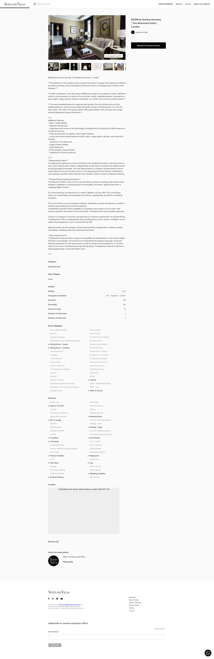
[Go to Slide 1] (53, 67)
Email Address (54, 632)
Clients (131, 608)
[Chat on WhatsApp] (208, 653)
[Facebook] (49, 598)
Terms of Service (135, 602)
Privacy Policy (134, 605)
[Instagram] (53, 598)
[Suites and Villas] (53, 560)
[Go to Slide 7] (119, 67)
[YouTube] (61, 598)
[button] (87, 37)
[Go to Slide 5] (97, 67)
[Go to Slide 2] (64, 67)
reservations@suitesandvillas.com (69, 604)
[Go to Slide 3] (75, 67)
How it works (134, 600)
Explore (131, 611)
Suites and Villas (142, 32)
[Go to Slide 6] (108, 67)
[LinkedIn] (57, 598)
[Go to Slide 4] (86, 67)
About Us (132, 597)
